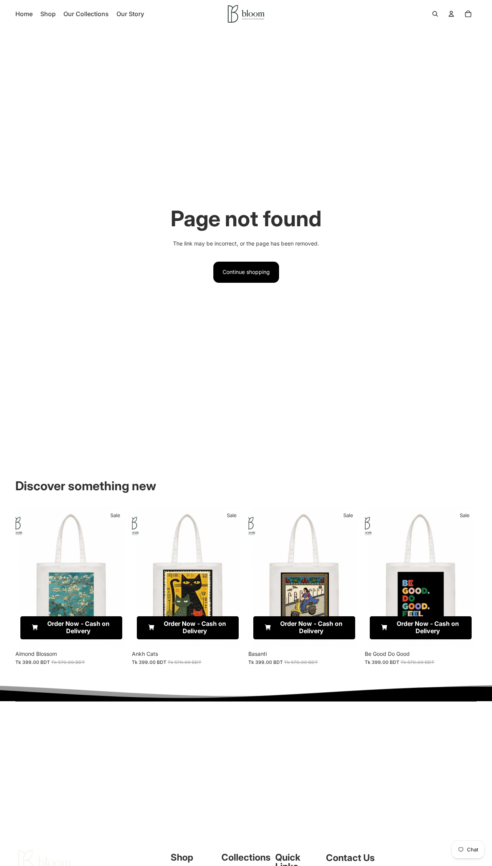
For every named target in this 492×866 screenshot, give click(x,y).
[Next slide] (115, 576)
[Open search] (435, 13)
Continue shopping (246, 272)
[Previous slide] (26, 576)
